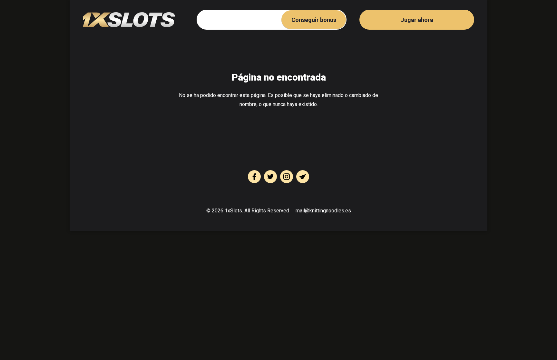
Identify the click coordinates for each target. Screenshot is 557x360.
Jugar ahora (417, 19)
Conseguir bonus (313, 19)
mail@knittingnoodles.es (323, 211)
